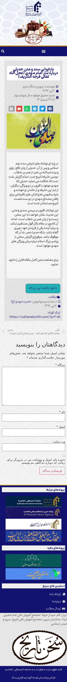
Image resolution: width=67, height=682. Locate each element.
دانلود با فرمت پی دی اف (43, 288)
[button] (44, 51)
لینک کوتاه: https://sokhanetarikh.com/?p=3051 (34, 315)
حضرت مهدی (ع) (21, 302)
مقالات (52, 297)
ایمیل (60, 426)
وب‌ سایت (59, 441)
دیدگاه (60, 364)
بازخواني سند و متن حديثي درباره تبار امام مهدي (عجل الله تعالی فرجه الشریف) (33, 73)
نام (62, 411)
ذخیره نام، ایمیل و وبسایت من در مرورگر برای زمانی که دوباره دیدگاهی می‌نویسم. (36, 461)
